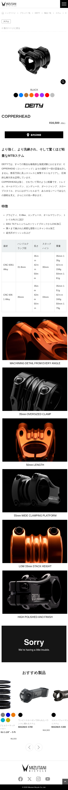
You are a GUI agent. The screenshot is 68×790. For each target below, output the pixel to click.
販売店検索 (36, 135)
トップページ (10, 13)
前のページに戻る (12, 28)
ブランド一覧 (25, 13)
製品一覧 (47, 13)
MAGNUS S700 (25, 727)
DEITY (37, 13)
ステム (58, 13)
